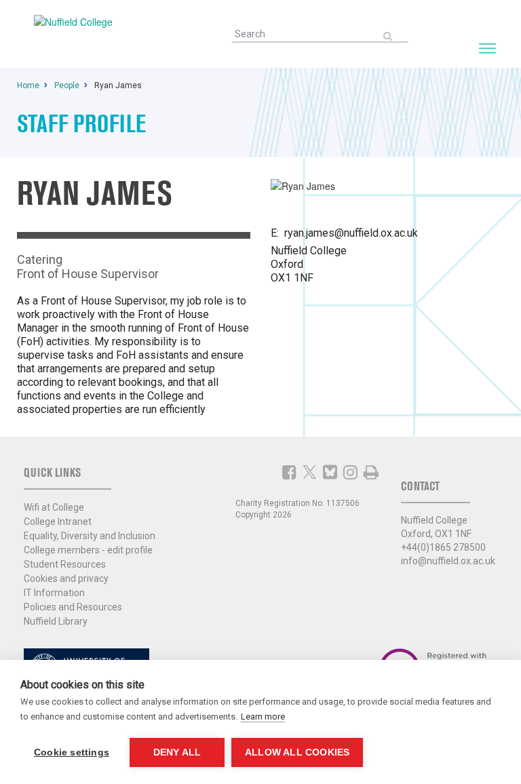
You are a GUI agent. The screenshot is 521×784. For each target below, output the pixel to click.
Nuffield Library (56, 621)
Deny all (177, 752)
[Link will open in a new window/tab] (289, 472)
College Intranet (58, 521)
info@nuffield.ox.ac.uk (448, 560)
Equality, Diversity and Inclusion (89, 535)
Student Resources (65, 564)
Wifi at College (54, 507)
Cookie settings (71, 752)
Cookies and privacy (66, 578)
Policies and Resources (73, 607)
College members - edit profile (88, 550)
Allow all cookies (297, 752)
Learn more (263, 716)
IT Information (54, 592)
